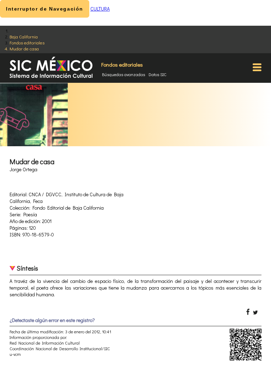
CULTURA (100, 8)
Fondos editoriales (27, 42)
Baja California (24, 36)
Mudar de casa (24, 48)
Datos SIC (158, 74)
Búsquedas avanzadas (123, 74)
